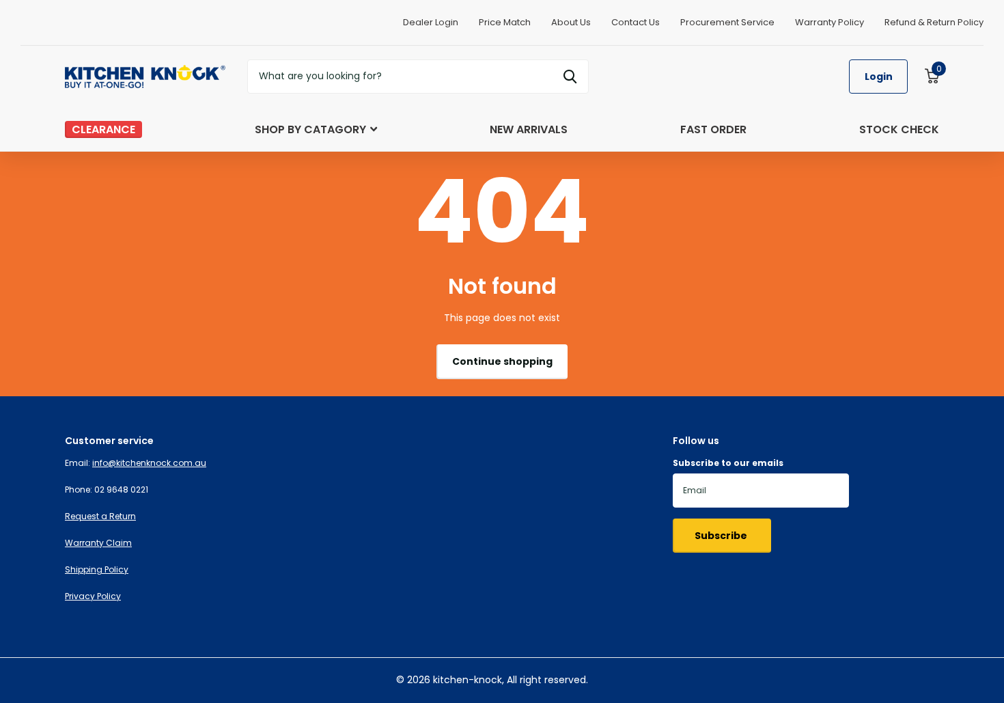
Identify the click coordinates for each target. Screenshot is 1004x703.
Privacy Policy (93, 596)
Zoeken (570, 76)
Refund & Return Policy (934, 22)
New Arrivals (529, 129)
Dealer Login (430, 22)
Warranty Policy (829, 22)
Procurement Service (727, 22)
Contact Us (635, 22)
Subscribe (722, 535)
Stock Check (899, 129)
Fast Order (713, 129)
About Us (571, 22)
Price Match (505, 22)
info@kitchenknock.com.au (149, 463)
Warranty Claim (98, 543)
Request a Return (100, 516)
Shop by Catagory (310, 129)
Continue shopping (502, 361)
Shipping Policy (96, 569)
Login (879, 76)
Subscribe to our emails (728, 463)
